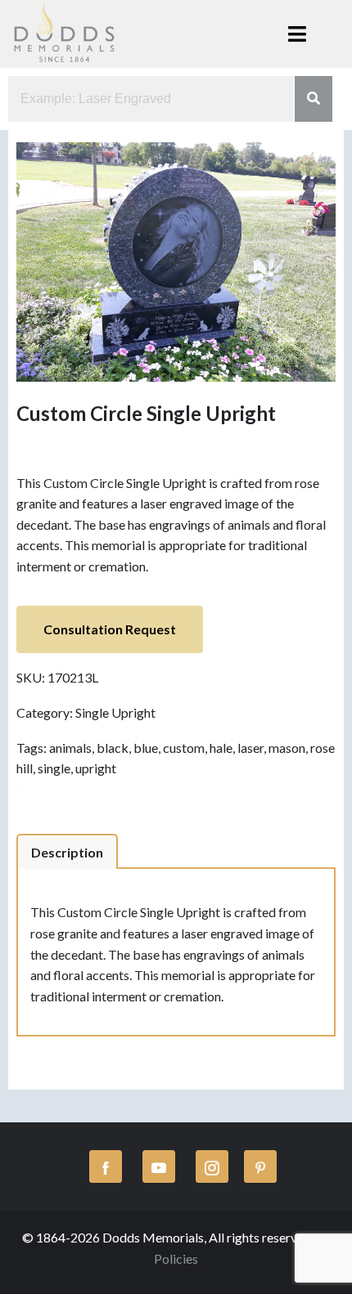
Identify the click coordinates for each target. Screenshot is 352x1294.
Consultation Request (109, 629)
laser (250, 747)
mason (287, 747)
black (113, 747)
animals (70, 747)
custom (184, 747)
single (54, 768)
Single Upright (115, 712)
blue (145, 747)
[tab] (67, 852)
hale (221, 747)
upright (95, 768)
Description (67, 852)
